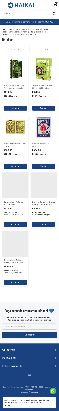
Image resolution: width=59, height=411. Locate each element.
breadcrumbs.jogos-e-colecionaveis (25, 29)
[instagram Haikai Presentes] (29, 375)
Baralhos (48, 29)
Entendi (8, 405)
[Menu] (4, 5)
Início (4, 29)
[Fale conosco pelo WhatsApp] (53, 391)
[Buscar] (53, 13)
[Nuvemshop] (30, 392)
